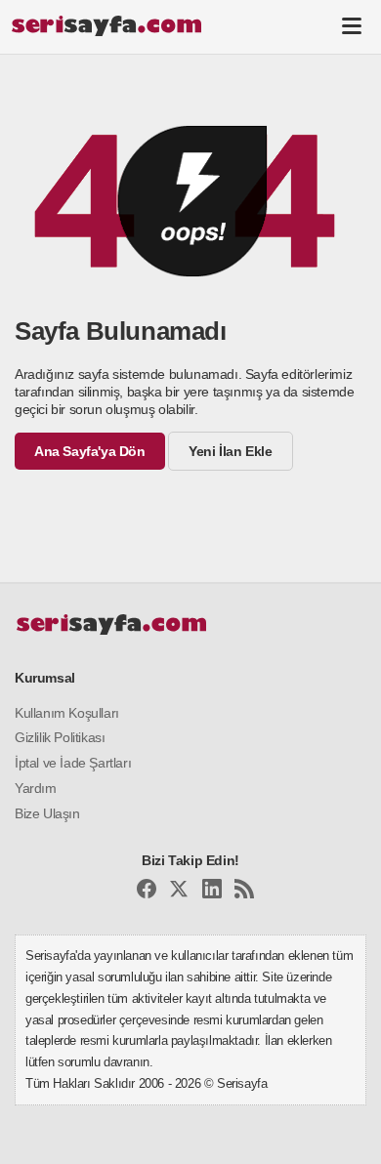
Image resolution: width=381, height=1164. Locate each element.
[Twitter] (179, 892)
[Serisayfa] (106, 25)
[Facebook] (146, 892)
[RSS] (244, 892)
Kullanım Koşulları (67, 713)
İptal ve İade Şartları (73, 762)
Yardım (36, 788)
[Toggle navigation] (351, 25)
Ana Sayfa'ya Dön (90, 451)
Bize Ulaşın (47, 813)
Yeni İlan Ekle (230, 451)
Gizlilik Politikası (60, 737)
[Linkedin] (212, 892)
